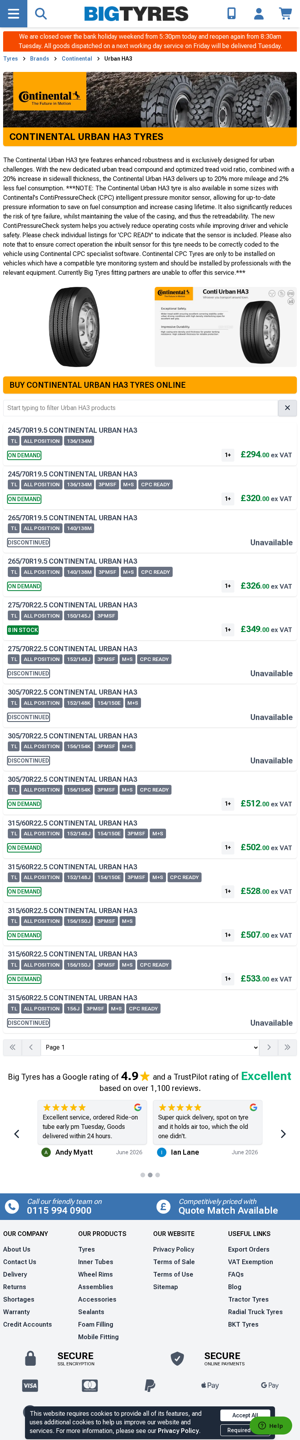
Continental (77, 59)
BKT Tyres (243, 1324)
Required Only (245, 1430)
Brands (39, 59)
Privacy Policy (178, 1431)
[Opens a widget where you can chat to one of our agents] (270, 1426)
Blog (234, 1287)
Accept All (245, 1415)
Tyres (10, 59)
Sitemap (165, 1287)
